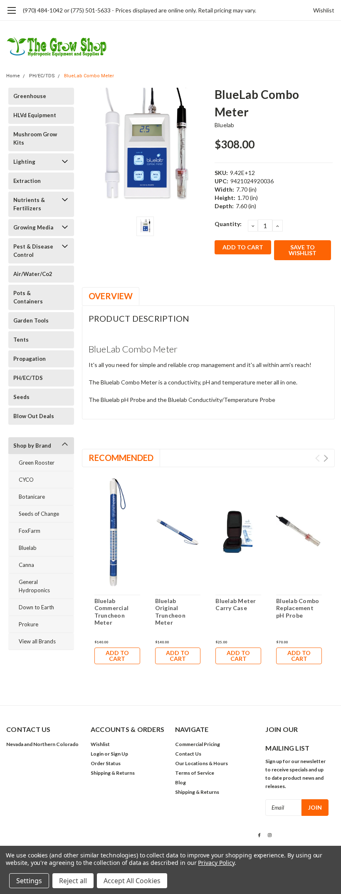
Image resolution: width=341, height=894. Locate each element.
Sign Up (119, 754)
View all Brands (37, 641)
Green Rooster (36, 462)
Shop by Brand (32, 445)
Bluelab (28, 547)
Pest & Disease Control (33, 250)
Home (13, 76)
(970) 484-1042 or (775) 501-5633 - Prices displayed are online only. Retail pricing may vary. (139, 10)
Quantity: (228, 223)
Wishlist (323, 10)
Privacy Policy (216, 863)
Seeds (21, 397)
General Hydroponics (34, 586)
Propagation (29, 358)
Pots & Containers (28, 297)
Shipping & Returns (113, 773)
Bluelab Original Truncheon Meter (170, 611)
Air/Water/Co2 (32, 274)
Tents (21, 339)
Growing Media (33, 227)
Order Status (106, 763)
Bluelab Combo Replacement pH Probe (297, 608)
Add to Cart (117, 655)
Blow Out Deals (33, 416)
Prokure (28, 624)
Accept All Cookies (132, 880)
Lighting (24, 161)
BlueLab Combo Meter (89, 76)
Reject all (73, 880)
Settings (29, 880)
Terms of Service (194, 773)
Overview (111, 296)
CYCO (26, 479)
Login (97, 754)
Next (326, 458)
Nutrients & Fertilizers (29, 204)
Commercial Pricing (197, 744)
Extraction (27, 180)
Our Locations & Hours (201, 763)
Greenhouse (29, 96)
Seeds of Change (39, 513)
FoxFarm (29, 530)
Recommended (121, 458)
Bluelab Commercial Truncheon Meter (111, 611)
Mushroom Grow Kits (35, 138)
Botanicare (32, 496)
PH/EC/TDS (42, 76)
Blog (180, 782)
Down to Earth (36, 607)
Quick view (117, 532)
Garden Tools (31, 320)
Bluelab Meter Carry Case (235, 604)
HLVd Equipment (34, 115)
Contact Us (188, 754)
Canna (26, 565)
